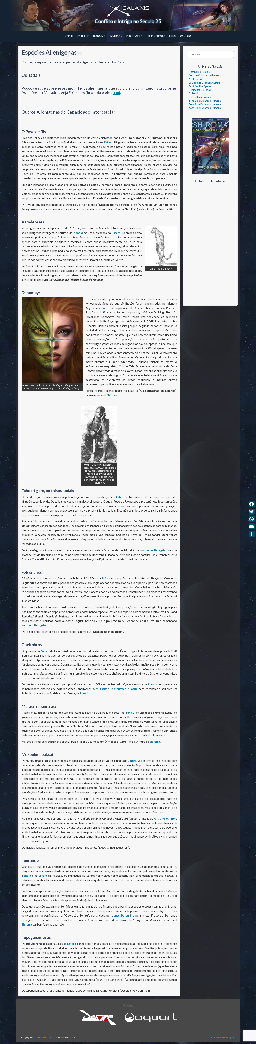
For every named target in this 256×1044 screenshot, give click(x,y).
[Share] (251, 534)
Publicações (134, 36)
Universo (115, 36)
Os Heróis (83, 36)
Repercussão (156, 36)
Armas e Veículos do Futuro (204, 75)
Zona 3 (78, 233)
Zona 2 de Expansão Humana (205, 104)
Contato (185, 36)
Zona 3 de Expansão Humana (205, 107)
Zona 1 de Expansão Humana (205, 100)
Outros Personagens (200, 97)
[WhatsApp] (251, 519)
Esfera (108, 142)
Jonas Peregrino (156, 550)
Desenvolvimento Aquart (222, 1037)
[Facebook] (251, 504)
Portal (69, 36)
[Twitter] (251, 511)
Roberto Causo (46, 1037)
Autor (173, 36)
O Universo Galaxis (199, 71)
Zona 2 (84, 693)
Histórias (99, 36)
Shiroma (112, 395)
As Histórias (195, 78)
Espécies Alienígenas (200, 86)
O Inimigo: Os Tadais (200, 89)
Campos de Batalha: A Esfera (204, 82)
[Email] (251, 526)
